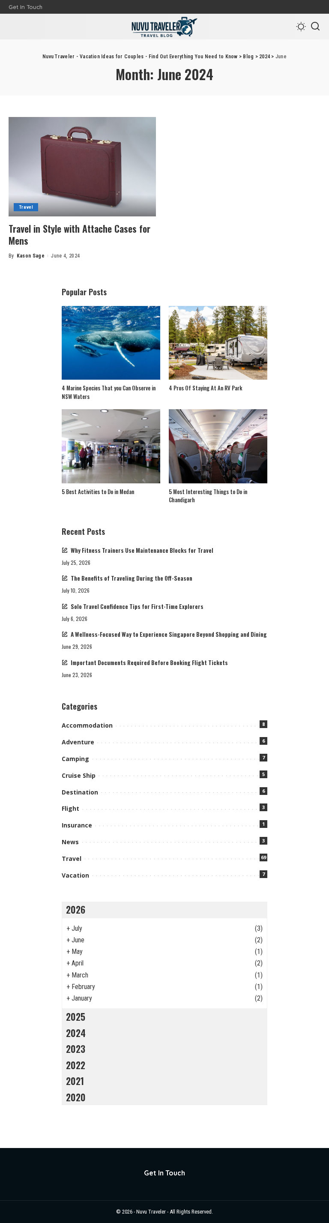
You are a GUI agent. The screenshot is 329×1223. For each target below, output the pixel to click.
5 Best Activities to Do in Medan (98, 491)
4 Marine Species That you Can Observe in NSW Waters (109, 392)
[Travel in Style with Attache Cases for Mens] (82, 166)
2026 (75, 909)
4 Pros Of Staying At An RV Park (205, 388)
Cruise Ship (79, 775)
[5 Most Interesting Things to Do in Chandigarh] (218, 446)
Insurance (77, 825)
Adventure (78, 742)
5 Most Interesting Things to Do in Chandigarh (208, 495)
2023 (75, 1048)
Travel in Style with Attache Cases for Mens (79, 234)
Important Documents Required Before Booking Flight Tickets (149, 662)
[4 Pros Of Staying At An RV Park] (218, 343)
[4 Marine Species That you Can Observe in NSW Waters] (111, 343)
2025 (75, 1016)
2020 (76, 1097)
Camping (75, 759)
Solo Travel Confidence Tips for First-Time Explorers (137, 606)
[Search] (315, 26)
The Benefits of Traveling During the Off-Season (131, 578)
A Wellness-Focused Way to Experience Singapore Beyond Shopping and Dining (169, 634)
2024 (76, 1033)
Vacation (75, 875)
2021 (75, 1081)
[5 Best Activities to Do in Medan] (111, 446)
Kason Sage (31, 256)
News (70, 842)
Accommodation (87, 725)
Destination (80, 792)
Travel (26, 207)
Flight (70, 808)
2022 (75, 1065)
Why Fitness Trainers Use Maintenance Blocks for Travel (142, 550)
